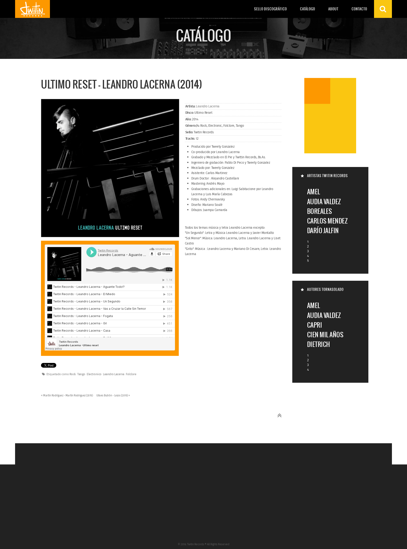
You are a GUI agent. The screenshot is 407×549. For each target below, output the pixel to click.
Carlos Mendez (327, 220)
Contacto (359, 9)
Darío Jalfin (323, 230)
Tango (81, 374)
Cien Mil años (325, 334)
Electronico (94, 374)
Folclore (131, 374)
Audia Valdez (324, 201)
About (333, 9)
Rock (72, 374)
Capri (314, 325)
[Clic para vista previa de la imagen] (110, 168)
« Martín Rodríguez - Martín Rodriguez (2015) (67, 395)
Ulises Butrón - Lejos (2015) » (113, 395)
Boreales (319, 211)
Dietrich (318, 344)
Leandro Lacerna (208, 106)
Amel (313, 191)
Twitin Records (32, 9)
